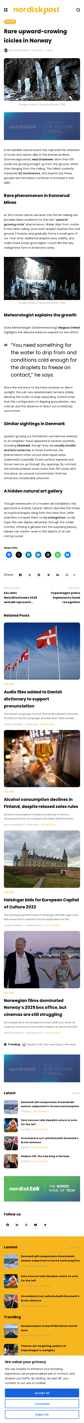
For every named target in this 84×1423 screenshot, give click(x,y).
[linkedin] (57, 575)
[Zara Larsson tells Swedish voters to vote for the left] (11, 1125)
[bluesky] (35, 1225)
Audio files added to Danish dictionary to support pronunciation (33, 699)
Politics (25, 1111)
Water (50, 224)
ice (18, 178)
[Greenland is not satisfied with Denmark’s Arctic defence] (11, 1143)
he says (43, 374)
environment (43, 392)
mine (16, 229)
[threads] (26, 1225)
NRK (63, 302)
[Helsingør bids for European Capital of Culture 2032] (42, 859)
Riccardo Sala (30, 1285)
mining (67, 215)
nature (8, 531)
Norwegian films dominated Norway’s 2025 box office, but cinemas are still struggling (35, 1007)
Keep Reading (47, 724)
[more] (74, 574)
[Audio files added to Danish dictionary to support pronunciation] (42, 651)
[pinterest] (39, 575)
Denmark (23, 445)
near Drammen (42, 159)
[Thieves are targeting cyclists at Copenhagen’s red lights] (11, 1351)
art (52, 504)
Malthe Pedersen (18, 50)
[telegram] (48, 575)
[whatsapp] (67, 575)
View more (75, 1247)
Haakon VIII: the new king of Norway (51, 1044)
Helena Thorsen (13, 724)
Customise (42, 1404)
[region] (42, 1389)
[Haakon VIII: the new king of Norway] (24, 1044)
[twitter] (29, 575)
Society (25, 1161)
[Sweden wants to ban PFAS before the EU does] (11, 1331)
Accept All (42, 1393)
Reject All (42, 1415)
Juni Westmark (29, 1266)
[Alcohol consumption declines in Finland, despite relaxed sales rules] (42, 758)
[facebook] (20, 575)
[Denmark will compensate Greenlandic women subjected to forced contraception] (11, 1107)
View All (76, 1093)
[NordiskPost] (37, 10)
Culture (10, 21)
